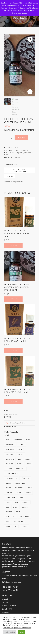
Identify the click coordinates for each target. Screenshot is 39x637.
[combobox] (19, 432)
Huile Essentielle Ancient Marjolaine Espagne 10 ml (17, 287)
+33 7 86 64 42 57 (10, 587)
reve (7, 521)
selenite (24, 526)
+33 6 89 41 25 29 (10, 589)
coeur (29, 464)
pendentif (24, 507)
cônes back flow (12, 473)
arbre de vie (10, 445)
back (20, 449)
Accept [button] (21, 632)
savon (8, 526)
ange (28, 440)
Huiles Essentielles (21, 150)
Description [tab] (11, 165)
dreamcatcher (11, 478)
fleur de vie (19, 488)
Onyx (15, 507)
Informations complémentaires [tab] (19, 170)
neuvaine (26, 502)
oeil (7, 507)
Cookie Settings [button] (10, 632)
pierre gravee (11, 517)
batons (20, 454)
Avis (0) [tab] (10, 176)
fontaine (9, 493)
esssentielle (28, 153)
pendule (9, 512)
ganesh (19, 493)
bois (19, 459)
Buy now (22, 137)
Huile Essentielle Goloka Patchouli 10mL (17, 390)
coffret (9, 469)
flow (30, 488)
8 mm (7, 440)
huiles (6, 155)
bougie (27, 459)
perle (18, 512)
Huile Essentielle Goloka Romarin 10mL (17, 339)
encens (8, 483)
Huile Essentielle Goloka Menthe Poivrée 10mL (17, 233)
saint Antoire (19, 521)
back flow (10, 454)
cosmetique (20, 469)
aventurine (10, 449)
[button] (29, 39)
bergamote (19, 153)
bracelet (9, 464)
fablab (8, 488)
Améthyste (18, 440)
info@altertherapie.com (11, 582)
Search (6, 423)
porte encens (25, 517)
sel (16, 526)
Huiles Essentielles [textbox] (18, 432)
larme (8, 502)
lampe (21, 497)
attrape (22, 445)
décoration (25, 478)
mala (16, 502)
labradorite (10, 497)
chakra (19, 464)
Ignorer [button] (25, 13)
